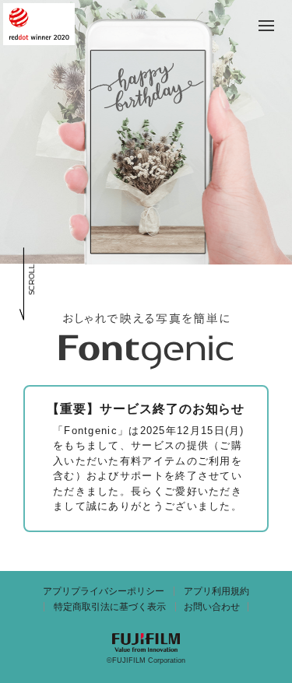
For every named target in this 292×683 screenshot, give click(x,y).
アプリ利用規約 (216, 591)
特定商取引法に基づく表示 (110, 606)
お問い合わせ (212, 606)
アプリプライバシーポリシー (103, 591)
